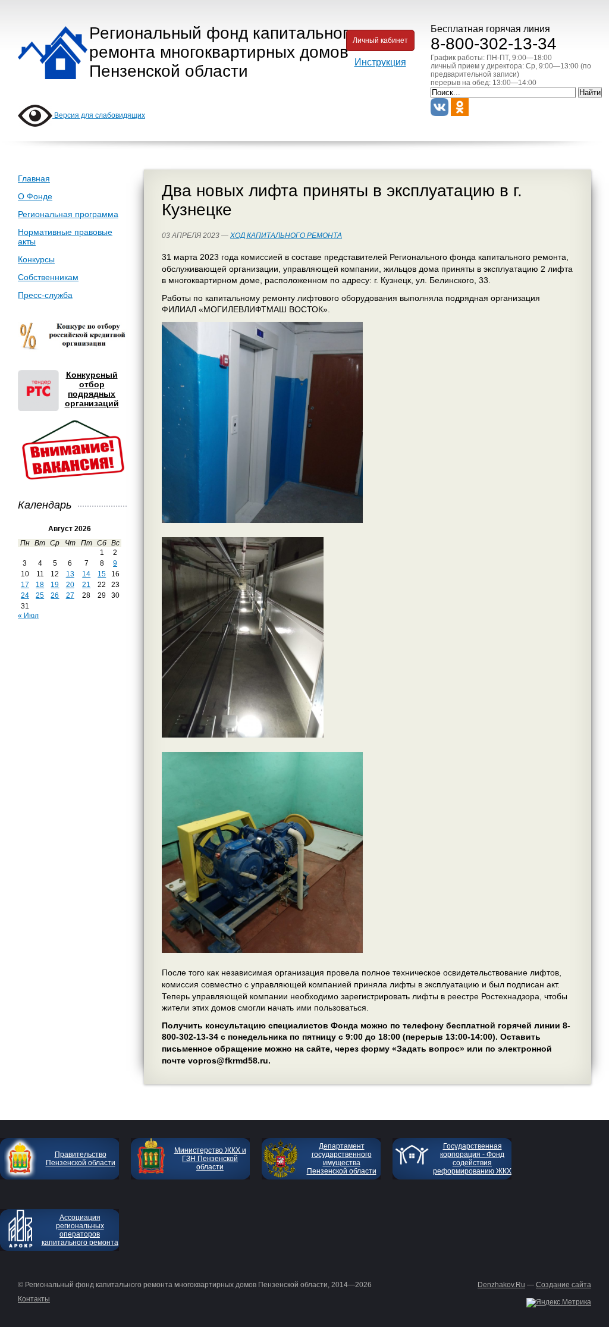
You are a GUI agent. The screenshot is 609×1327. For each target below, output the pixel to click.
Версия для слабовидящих (98, 115)
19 (55, 585)
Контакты (34, 1299)
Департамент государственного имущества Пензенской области (341, 1158)
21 (86, 585)
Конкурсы (36, 259)
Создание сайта (563, 1285)
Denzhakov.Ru (501, 1285)
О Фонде (35, 196)
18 (40, 585)
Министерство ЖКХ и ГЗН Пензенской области (210, 1158)
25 (40, 595)
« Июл (28, 615)
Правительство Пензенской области (80, 1158)
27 (70, 595)
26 (55, 595)
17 (25, 585)
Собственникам (48, 277)
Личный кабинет (380, 40)
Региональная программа (68, 214)
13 (70, 574)
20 (70, 585)
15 (102, 574)
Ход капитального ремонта (286, 235)
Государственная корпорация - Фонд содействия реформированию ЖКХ (472, 1158)
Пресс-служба (45, 295)
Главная (34, 178)
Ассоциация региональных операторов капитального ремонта (80, 1230)
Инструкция (380, 62)
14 (86, 574)
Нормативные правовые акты (65, 236)
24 (25, 595)
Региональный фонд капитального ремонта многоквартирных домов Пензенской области (223, 52)
